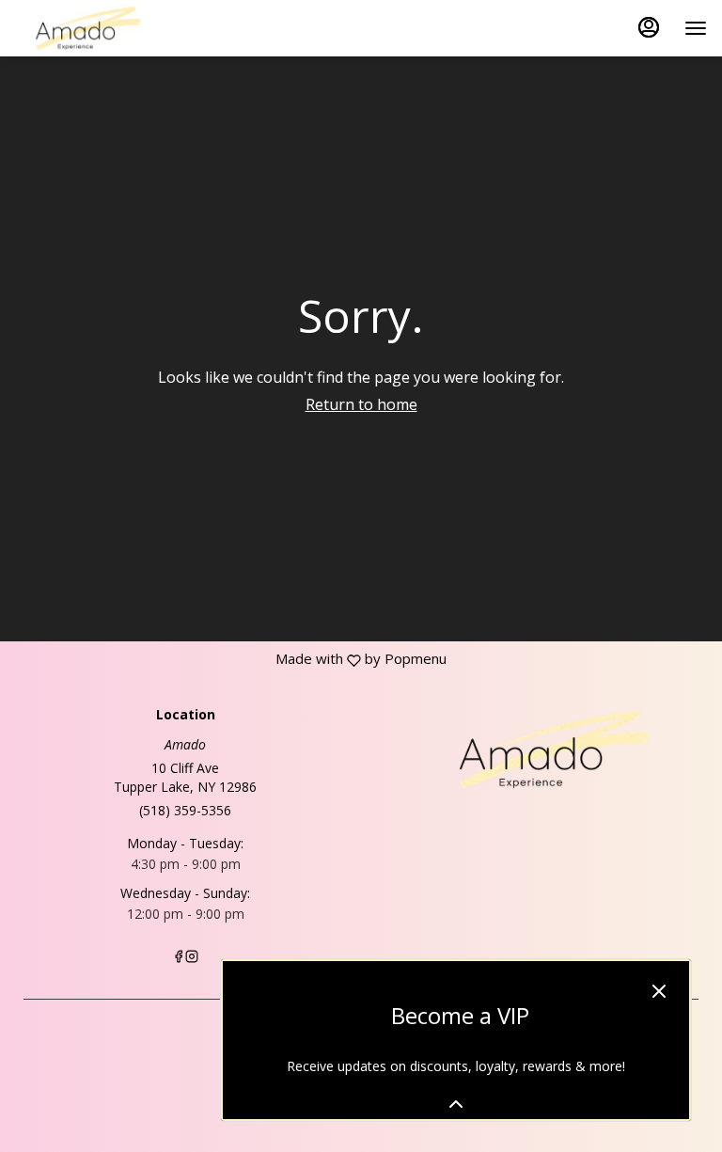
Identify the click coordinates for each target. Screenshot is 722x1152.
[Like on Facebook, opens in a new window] (178, 958)
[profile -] (648, 27)
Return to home (361, 404)
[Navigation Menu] (695, 28)
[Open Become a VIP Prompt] (456, 1104)
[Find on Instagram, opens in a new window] (191, 958)
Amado (536, 749)
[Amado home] (99, 28)
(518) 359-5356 (185, 810)
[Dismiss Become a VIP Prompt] (659, 991)
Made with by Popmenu (223, 659)
